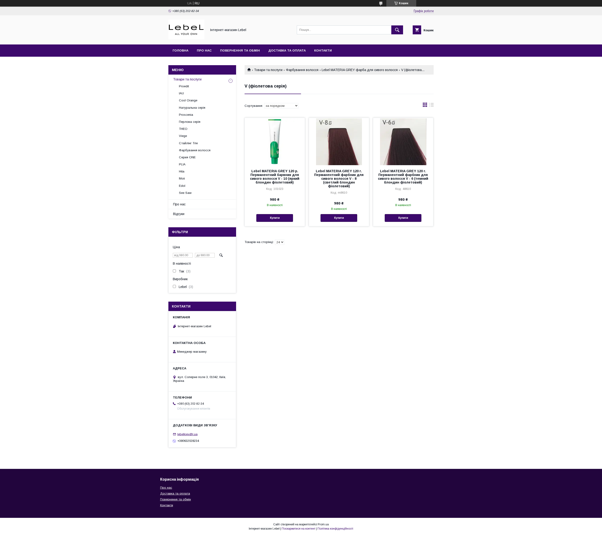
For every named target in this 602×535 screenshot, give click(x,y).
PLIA (182, 164)
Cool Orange (188, 100)
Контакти (323, 50)
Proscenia (186, 114)
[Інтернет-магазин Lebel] (186, 38)
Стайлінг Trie (188, 143)
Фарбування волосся (302, 70)
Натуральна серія (192, 107)
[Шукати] (397, 29)
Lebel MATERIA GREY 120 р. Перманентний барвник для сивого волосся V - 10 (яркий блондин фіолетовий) (274, 176)
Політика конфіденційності (335, 528)
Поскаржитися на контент (298, 528)
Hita (181, 171)
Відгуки (178, 214)
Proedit (184, 86)
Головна (180, 50)
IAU (181, 93)
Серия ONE (187, 157)
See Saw (185, 193)
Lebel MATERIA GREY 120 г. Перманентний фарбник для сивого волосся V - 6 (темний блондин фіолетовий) (403, 176)
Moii (182, 178)
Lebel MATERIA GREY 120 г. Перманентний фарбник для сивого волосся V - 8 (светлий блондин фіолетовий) (339, 178)
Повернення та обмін (240, 50)
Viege (183, 136)
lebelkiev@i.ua (187, 434)
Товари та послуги (268, 70)
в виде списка (431, 106)
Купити (275, 218)
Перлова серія (189, 122)
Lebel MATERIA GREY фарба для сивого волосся (360, 70)
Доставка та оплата (287, 50)
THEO (183, 129)
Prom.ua (323, 524)
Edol (182, 186)
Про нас (204, 50)
